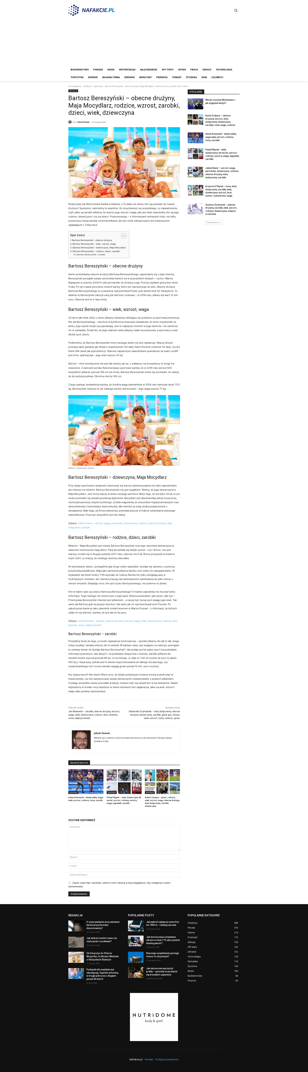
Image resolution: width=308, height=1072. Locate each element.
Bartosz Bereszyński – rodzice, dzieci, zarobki (96, 251)
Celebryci (87, 86)
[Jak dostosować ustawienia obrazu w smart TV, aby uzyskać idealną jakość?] (136, 941)
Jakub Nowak (84, 122)
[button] (236, 10)
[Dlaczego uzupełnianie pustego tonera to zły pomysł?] (136, 957)
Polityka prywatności (167, 1059)
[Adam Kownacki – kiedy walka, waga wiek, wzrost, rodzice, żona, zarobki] (85, 781)
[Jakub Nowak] (70, 122)
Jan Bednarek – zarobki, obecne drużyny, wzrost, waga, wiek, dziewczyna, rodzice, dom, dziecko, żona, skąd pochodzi (94, 715)
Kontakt (149, 1059)
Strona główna (74, 86)
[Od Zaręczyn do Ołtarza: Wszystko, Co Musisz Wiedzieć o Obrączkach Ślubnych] (76, 957)
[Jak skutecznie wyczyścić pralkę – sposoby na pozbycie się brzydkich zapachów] (136, 972)
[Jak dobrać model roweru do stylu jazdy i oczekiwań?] (76, 942)
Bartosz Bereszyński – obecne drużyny (92, 240)
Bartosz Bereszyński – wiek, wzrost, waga (94, 244)
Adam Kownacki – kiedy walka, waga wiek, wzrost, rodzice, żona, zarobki (221, 137)
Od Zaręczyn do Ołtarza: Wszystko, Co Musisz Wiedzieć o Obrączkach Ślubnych (102, 956)
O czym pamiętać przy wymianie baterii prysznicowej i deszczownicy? (103, 925)
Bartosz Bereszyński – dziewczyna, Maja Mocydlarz (99, 247)
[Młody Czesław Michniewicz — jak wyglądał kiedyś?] (195, 103)
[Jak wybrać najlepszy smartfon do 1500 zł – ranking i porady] (136, 925)
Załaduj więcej (212, 222)
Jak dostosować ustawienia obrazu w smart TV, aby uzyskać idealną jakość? (163, 940)
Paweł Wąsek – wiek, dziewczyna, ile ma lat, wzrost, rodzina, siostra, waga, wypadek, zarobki (124, 800)
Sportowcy (98, 86)
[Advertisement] (154, 41)
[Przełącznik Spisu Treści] (122, 235)
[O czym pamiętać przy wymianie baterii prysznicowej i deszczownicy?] (76, 925)
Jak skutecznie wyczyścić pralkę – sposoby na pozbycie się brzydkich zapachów (161, 971)
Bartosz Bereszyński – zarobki (91, 254)
